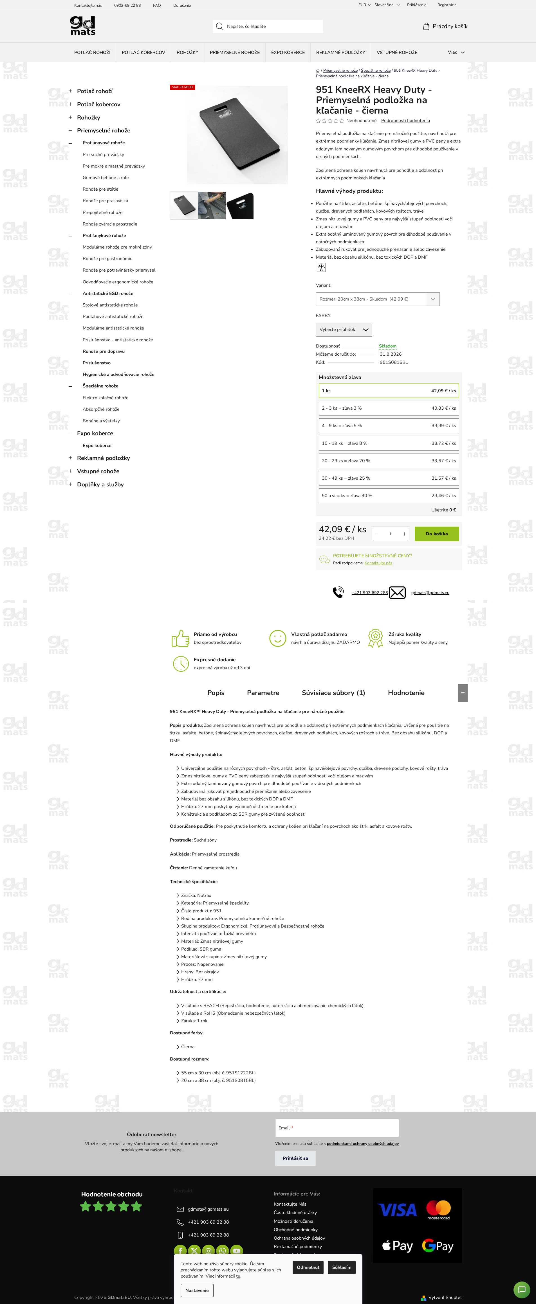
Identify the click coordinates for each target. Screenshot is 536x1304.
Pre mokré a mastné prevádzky (114, 166)
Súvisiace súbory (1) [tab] (333, 692)
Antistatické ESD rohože (108, 293)
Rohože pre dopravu (104, 351)
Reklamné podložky (103, 458)
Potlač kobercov (98, 104)
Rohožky (88, 117)
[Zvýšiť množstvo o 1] (404, 534)
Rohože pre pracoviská (105, 201)
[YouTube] (236, 1251)
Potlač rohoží (95, 91)
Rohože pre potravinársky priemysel (119, 270)
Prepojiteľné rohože (103, 212)
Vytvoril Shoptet (445, 1297)
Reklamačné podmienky (298, 1247)
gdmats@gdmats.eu (430, 592)
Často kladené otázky (295, 1213)
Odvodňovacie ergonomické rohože (118, 282)
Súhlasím (341, 1267)
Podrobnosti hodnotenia (405, 121)
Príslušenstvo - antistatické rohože (118, 340)
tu (238, 1276)
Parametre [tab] (263, 692)
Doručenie (182, 5)
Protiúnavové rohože (104, 143)
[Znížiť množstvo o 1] (376, 534)
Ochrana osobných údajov (299, 1238)
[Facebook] (180, 1251)
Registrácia (447, 5)
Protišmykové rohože (104, 236)
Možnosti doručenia (293, 1221)
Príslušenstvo (97, 363)
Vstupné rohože (98, 471)
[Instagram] (208, 1251)
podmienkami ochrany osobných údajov (363, 1143)
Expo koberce (95, 433)
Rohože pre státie (100, 189)
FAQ (157, 5)
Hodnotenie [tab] (406, 692)
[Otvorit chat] (521, 1290)
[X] (194, 1251)
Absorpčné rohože (101, 409)
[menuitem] (92, 52)
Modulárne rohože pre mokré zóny (117, 247)
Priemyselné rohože (103, 130)
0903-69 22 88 (127, 5)
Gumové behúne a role (106, 178)
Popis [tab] (216, 692)
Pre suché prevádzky (103, 155)
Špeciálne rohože (100, 386)
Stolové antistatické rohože (110, 305)
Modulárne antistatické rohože (113, 328)
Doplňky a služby (100, 484)
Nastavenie (197, 1290)
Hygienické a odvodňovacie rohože (118, 374)
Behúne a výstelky (101, 421)
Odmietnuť (308, 1267)
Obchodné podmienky (296, 1230)
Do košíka (437, 534)
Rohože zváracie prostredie (110, 224)
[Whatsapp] (222, 1251)
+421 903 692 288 (370, 592)
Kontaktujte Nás (290, 1204)
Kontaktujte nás (88, 5)
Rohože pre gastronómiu (108, 259)
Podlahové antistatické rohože (113, 316)
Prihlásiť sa (295, 1158)
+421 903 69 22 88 (208, 1222)
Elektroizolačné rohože (106, 398)
